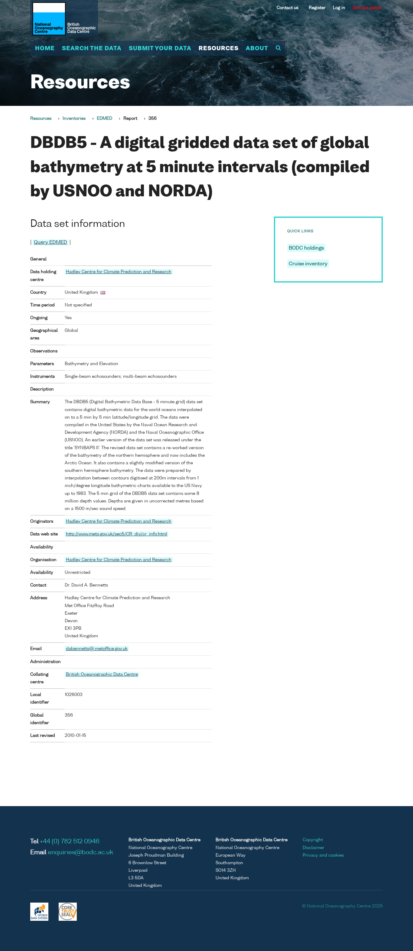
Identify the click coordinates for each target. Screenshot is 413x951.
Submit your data (160, 48)
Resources (219, 48)
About (257, 48)
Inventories (74, 118)
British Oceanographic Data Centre (102, 674)
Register (317, 8)
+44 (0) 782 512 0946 (69, 842)
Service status (367, 8)
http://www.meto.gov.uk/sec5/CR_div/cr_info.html (116, 534)
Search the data (92, 48)
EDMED (104, 118)
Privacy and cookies (323, 855)
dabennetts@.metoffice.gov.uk (97, 649)
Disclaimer (313, 848)
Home (45, 48)
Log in (339, 8)
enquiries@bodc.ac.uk (80, 853)
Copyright (313, 840)
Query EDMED (50, 242)
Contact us (287, 8)
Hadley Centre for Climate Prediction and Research (118, 272)
